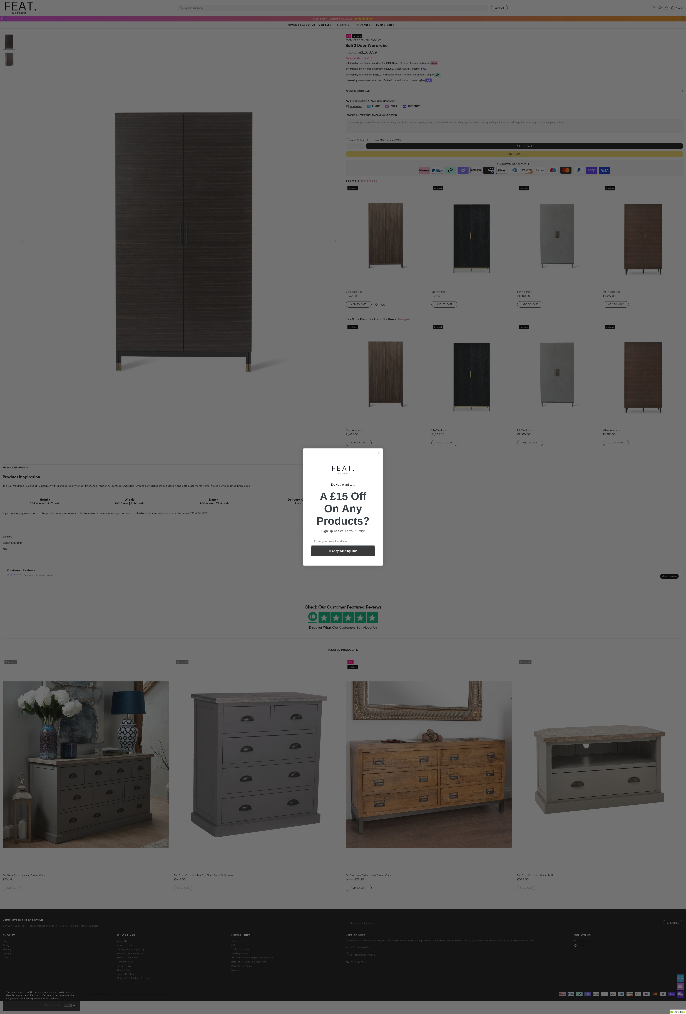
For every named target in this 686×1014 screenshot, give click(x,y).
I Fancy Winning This (343, 551)
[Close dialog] (379, 453)
